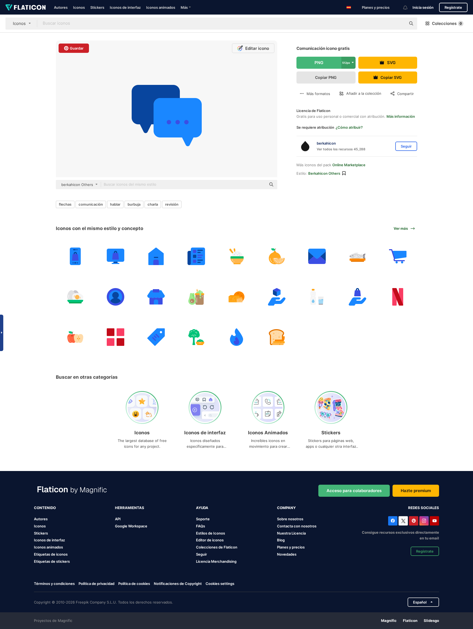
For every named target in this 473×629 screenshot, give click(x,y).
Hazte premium (416, 490)
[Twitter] (403, 520)
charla (153, 204)
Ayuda (202, 508)
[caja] (277, 296)
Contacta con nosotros (296, 526)
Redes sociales (423, 508)
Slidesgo (431, 620)
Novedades (286, 554)
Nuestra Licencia (291, 533)
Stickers (97, 7)
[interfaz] (115, 337)
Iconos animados (160, 7)
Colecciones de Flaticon (216, 547)
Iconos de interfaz (125, 7)
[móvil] (75, 256)
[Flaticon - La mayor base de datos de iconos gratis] (25, 7)
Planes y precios (376, 7)
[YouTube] (434, 520)
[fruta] (277, 256)
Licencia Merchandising (216, 561)
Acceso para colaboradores (354, 490)
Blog (281, 540)
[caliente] (236, 337)
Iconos (79, 7)
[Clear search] (399, 24)
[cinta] (398, 296)
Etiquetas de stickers (52, 561)
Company (286, 508)
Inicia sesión (423, 7)
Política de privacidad (96, 583)
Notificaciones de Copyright (178, 583)
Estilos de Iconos (210, 533)
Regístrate (453, 7)
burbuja (134, 204)
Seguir (201, 554)
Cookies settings (220, 584)
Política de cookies (134, 583)
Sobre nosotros (290, 519)
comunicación (91, 204)
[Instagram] (424, 520)
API (118, 519)
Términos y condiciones (54, 583)
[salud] (357, 256)
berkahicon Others (324, 173)
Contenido (45, 508)
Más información (401, 116)
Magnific (389, 620)
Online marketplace (348, 165)
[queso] (236, 296)
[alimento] (236, 256)
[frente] (156, 256)
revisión (171, 204)
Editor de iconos (210, 540)
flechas (65, 204)
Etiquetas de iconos (51, 554)
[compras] (398, 256)
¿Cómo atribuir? (349, 127)
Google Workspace (131, 526)
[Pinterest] (413, 520)
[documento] (317, 256)
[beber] (317, 296)
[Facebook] (392, 520)
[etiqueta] (156, 337)
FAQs (200, 526)
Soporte (203, 519)
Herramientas (129, 508)
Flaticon (410, 620)
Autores (61, 7)
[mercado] (156, 296)
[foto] (115, 296)
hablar (115, 204)
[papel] (196, 256)
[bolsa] (115, 256)
